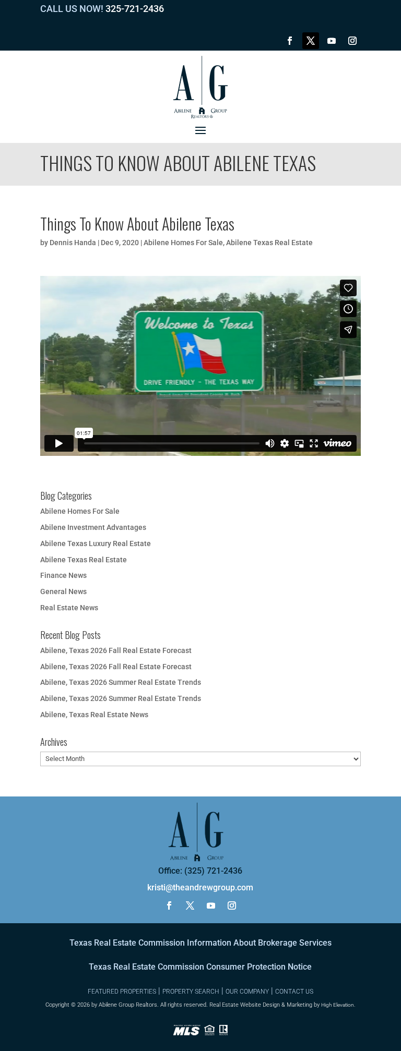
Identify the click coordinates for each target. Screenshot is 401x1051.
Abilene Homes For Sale (183, 242)
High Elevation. (338, 1005)
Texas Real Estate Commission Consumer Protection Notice (200, 967)
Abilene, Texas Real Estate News (94, 714)
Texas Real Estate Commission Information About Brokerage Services (200, 943)
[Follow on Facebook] (289, 40)
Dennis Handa (73, 242)
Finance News (63, 575)
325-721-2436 (134, 8)
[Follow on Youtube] (331, 40)
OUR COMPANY (247, 991)
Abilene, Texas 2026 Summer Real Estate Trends (120, 682)
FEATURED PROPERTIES (122, 991)
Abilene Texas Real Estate (269, 242)
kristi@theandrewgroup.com (200, 887)
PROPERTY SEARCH (190, 991)
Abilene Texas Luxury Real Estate (95, 543)
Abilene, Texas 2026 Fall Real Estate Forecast (116, 650)
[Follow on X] (310, 40)
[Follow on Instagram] (352, 40)
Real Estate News (69, 607)
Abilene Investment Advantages (93, 527)
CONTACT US (294, 991)
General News (63, 591)
